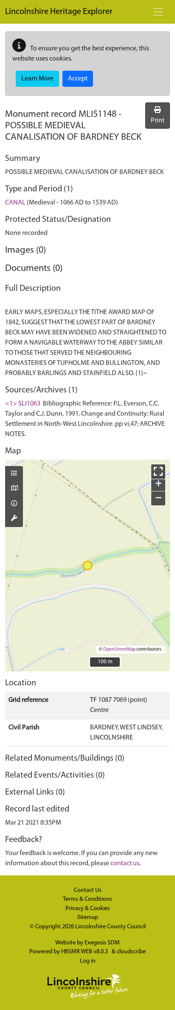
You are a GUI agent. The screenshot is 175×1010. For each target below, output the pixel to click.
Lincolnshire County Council (110, 927)
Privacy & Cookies (87, 908)
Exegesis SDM (102, 943)
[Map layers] (14, 474)
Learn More (37, 78)
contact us (124, 863)
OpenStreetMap (119, 649)
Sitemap (87, 917)
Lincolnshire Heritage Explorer (59, 12)
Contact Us (88, 890)
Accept (78, 78)
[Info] (14, 504)
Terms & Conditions (87, 899)
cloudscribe (131, 952)
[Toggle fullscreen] (158, 471)
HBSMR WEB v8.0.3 (85, 952)
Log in (88, 961)
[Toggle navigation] (158, 11)
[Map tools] (14, 519)
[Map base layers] (14, 489)
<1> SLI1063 (22, 403)
